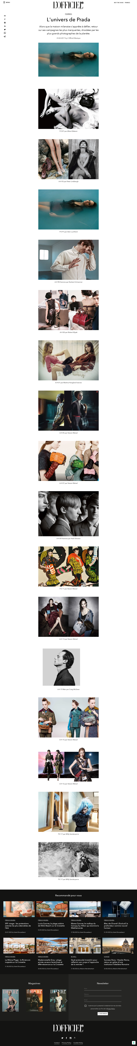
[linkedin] (4, 26)
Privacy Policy (111, 1009)
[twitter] (4, 30)
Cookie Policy (78, 1043)
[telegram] (4, 36)
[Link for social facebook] (66, 1038)
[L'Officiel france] (68, 5)
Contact (57, 1043)
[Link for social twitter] (62, 1038)
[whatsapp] (4, 33)
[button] (66, 1001)
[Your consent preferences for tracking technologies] (134, 1043)
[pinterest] (4, 23)
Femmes (68, 14)
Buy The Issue (119, 2)
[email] (4, 16)
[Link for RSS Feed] (75, 1038)
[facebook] (4, 19)
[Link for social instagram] (70, 1038)
